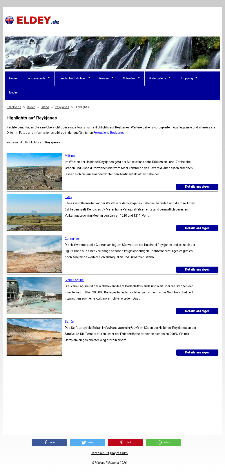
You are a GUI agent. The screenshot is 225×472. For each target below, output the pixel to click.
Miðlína (70, 155)
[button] (49, 442)
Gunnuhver (72, 238)
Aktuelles (129, 78)
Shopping (186, 78)
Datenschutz (100, 453)
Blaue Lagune (74, 280)
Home (13, 78)
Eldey (68, 197)
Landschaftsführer (72, 78)
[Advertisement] (140, 20)
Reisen (104, 78)
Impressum (119, 453)
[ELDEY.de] (32, 23)
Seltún (69, 321)
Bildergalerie (157, 78)
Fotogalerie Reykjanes (109, 132)
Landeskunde (36, 78)
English (14, 92)
